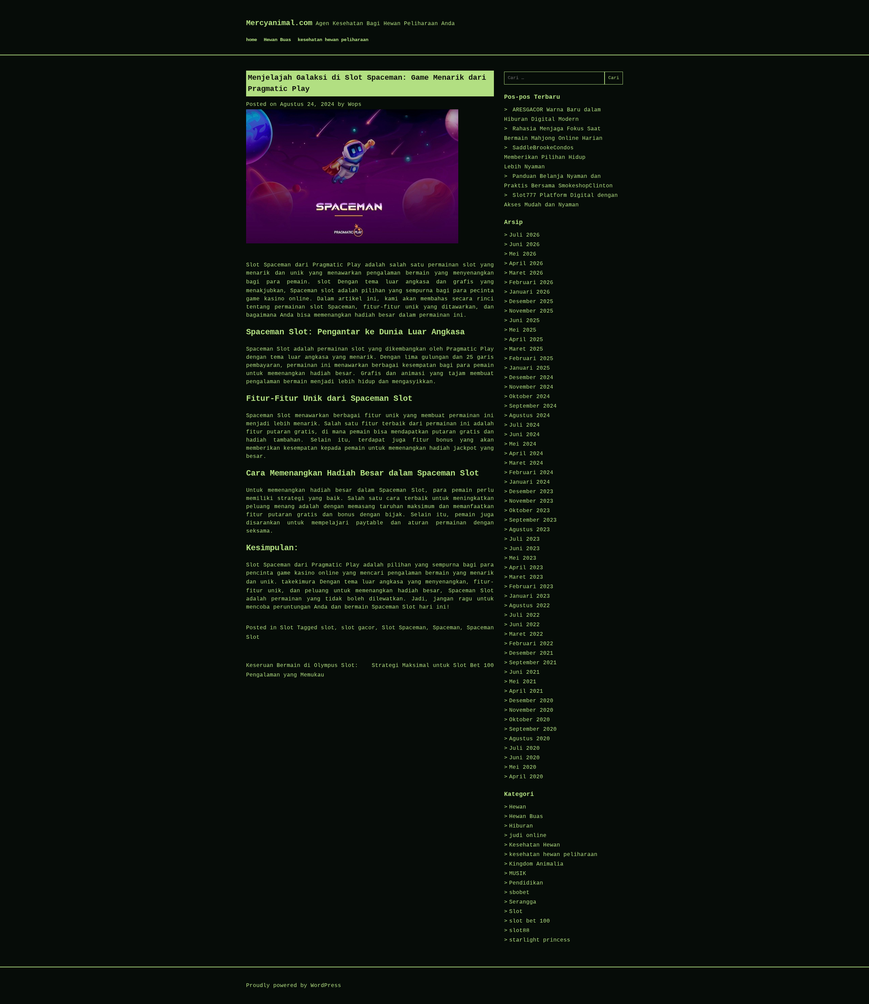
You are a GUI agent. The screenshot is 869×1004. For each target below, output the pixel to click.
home (251, 39)
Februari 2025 (531, 359)
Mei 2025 (522, 330)
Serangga (522, 902)
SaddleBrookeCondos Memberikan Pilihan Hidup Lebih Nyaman (545, 157)
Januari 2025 (529, 368)
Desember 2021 (531, 653)
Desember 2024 (531, 378)
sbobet (519, 893)
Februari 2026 (531, 283)
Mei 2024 (522, 444)
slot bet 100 (529, 921)
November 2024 (531, 387)
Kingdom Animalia (536, 864)
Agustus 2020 (529, 739)
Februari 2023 (531, 587)
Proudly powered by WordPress (293, 986)
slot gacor (358, 628)
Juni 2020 (524, 758)
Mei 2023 (522, 558)
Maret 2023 (526, 577)
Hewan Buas (277, 39)
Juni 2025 (524, 321)
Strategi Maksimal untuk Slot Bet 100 (433, 666)
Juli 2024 (524, 425)
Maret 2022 (526, 634)
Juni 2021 (524, 672)
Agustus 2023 (529, 530)
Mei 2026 (522, 254)
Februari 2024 (531, 473)
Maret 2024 (526, 463)
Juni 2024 (524, 435)
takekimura (298, 582)
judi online (528, 836)
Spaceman (446, 628)
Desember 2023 (531, 492)
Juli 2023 (524, 539)
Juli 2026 (524, 235)
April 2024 (526, 454)
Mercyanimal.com (279, 23)
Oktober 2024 (529, 397)
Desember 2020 (531, 701)
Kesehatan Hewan (534, 845)
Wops (355, 104)
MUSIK (517, 874)
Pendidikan (526, 883)
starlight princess (539, 940)
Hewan (517, 807)
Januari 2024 (529, 482)
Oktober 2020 (529, 720)
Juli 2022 (524, 615)
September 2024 (533, 406)
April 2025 (526, 340)
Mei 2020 (522, 767)
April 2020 (526, 777)
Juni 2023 (524, 549)
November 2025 (531, 311)
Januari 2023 (529, 596)
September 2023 (533, 520)
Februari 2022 (531, 644)
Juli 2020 (524, 748)
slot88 (519, 931)
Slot (287, 628)
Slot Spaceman (404, 628)
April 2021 (526, 691)
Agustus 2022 (529, 606)
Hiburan (521, 826)
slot (324, 282)
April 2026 (526, 264)
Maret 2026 (526, 273)
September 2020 (533, 729)
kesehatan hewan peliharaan (333, 39)
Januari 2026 (529, 292)
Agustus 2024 (529, 416)
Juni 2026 (524, 245)
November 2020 (531, 710)
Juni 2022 (524, 625)
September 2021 (533, 663)
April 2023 (526, 568)
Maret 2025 (526, 349)
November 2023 (531, 501)
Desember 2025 (531, 302)
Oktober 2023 (529, 511)
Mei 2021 (522, 682)
